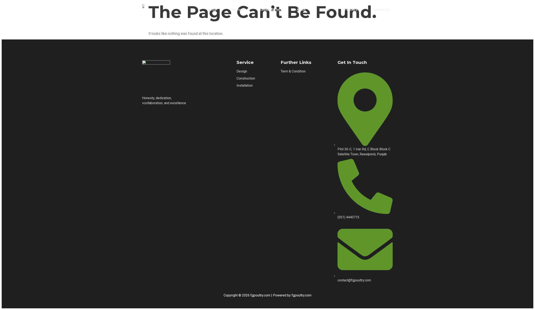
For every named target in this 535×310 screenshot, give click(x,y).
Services (238, 10)
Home (211, 10)
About (301, 10)
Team (325, 10)
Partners (351, 10)
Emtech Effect (271, 10)
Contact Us (381, 10)
